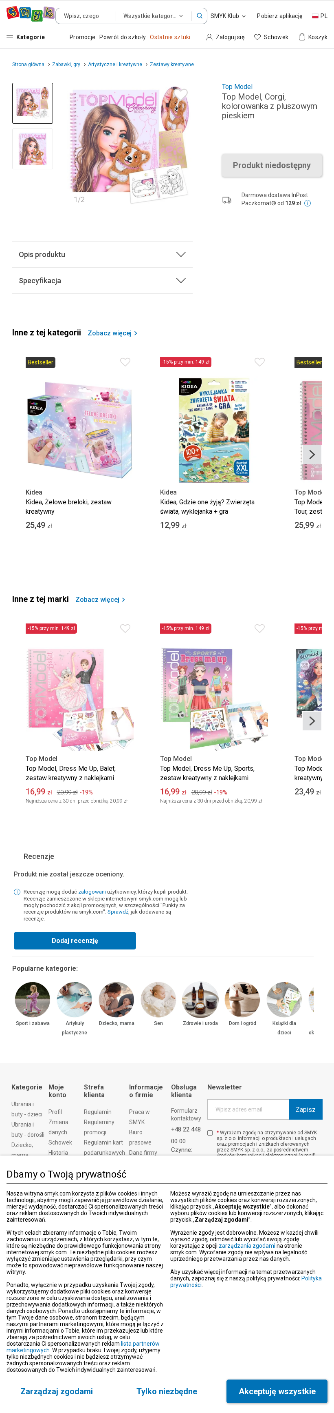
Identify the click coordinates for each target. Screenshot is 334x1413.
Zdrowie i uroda (200, 1023)
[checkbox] (210, 1133)
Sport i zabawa (33, 1023)
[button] (199, 16)
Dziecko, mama (116, 1023)
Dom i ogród (242, 1023)
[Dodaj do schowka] (179, 93)
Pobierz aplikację (279, 16)
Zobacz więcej (110, 333)
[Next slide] (183, 145)
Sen (158, 1023)
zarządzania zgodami (247, 1245)
